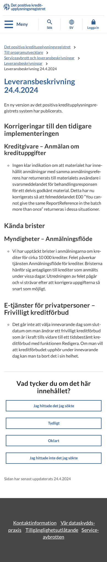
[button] (54, 405)
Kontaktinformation (35, 523)
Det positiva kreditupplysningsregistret (37, 46)
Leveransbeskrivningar (23, 63)
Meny (22, 24)
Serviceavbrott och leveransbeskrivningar (39, 57)
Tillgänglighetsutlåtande (52, 530)
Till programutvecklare (23, 52)
